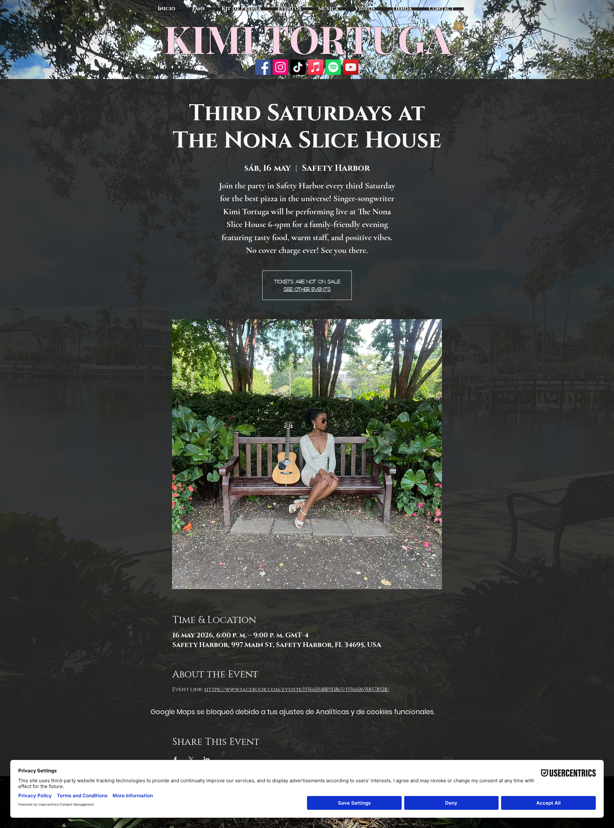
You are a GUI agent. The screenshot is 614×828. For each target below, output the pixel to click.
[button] (458, 23)
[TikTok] (298, 67)
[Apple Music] (315, 67)
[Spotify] (333, 67)
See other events (307, 289)
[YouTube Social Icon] (350, 67)
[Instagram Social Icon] (280, 67)
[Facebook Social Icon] (263, 67)
